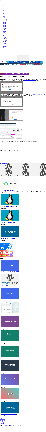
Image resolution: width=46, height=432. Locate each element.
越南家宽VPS (4, 47)
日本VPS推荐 (4, 26)
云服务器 (4, 4)
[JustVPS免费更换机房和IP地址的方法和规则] (10, 188)
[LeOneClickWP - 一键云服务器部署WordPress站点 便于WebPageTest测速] (10, 326)
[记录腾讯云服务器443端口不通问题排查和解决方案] (10, 204)
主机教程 (20, 188)
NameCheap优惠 (5, 34)
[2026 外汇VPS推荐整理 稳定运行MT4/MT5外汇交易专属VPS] (10, 384)
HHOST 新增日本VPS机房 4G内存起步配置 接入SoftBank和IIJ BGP (9, 299)
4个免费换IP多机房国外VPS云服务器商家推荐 (8, 238)
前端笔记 (4, 10)
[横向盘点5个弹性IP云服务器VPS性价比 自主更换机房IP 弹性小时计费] (10, 370)
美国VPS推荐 (4, 23)
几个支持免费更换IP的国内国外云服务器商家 (8, 222)
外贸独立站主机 (5, 38)
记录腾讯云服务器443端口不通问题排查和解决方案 (38, 94)
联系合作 (2, 423)
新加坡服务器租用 (5, 20)
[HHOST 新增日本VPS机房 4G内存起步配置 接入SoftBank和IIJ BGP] (10, 298)
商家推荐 (4, 5)
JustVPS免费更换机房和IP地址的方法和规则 (8, 190)
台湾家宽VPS (4, 43)
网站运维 (4, 16)
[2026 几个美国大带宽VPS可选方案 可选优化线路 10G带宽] (10, 356)
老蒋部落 (6, 425)
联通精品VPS (4, 29)
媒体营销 (4, 17)
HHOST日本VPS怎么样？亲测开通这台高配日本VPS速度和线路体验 (10, 271)
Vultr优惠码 (4, 35)
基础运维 (4, 8)
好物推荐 (4, 13)
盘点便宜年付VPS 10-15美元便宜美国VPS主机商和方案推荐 (9, 414)
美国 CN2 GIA (4, 31)
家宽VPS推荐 (4, 28)
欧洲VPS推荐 (4, 22)
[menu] (0, 0)
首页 (2, 2)
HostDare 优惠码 (5, 40)
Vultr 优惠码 (4, 41)
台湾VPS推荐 (4, 25)
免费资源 (2, 11)
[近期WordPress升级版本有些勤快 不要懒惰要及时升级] (10, 284)
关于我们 (2, 422)
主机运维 (2, 7)
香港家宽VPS (4, 44)
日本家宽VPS (4, 46)
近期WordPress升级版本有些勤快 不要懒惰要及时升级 (8, 285)
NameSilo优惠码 (5, 37)
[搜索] (23, 58)
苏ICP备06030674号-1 (10, 425)
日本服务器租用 (5, 19)
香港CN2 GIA (4, 32)
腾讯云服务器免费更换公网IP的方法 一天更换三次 (29, 80)
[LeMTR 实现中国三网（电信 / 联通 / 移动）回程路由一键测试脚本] (10, 312)
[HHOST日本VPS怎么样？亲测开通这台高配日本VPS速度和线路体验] (10, 270)
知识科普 (4, 14)
